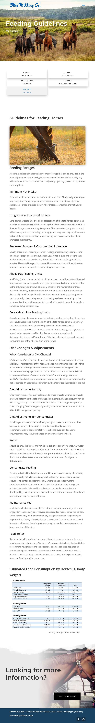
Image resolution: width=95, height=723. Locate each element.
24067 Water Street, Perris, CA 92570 (54, 712)
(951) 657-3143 (76, 712)
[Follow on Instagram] (83, 719)
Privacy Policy (26, 715)
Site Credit (14, 715)
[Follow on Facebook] (79, 719)
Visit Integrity (67, 696)
